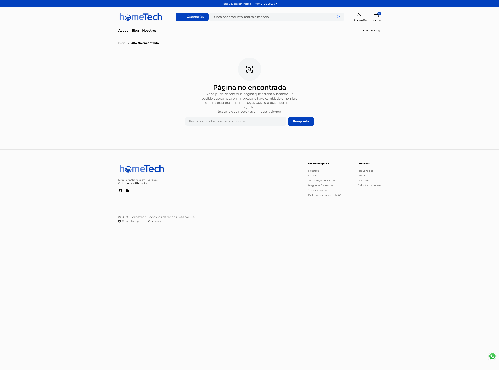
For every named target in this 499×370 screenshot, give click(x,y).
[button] (359, 17)
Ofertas (362, 175)
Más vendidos (365, 170)
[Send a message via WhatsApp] (492, 356)
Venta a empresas (318, 190)
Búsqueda (301, 121)
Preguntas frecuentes (320, 185)
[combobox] (276, 17)
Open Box (363, 180)
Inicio (121, 43)
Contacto (313, 175)
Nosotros (313, 170)
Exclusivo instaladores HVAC (324, 195)
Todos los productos (369, 185)
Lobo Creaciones (151, 221)
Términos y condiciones (321, 180)
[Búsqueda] (338, 17)
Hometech (138, 217)
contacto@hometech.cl (138, 183)
